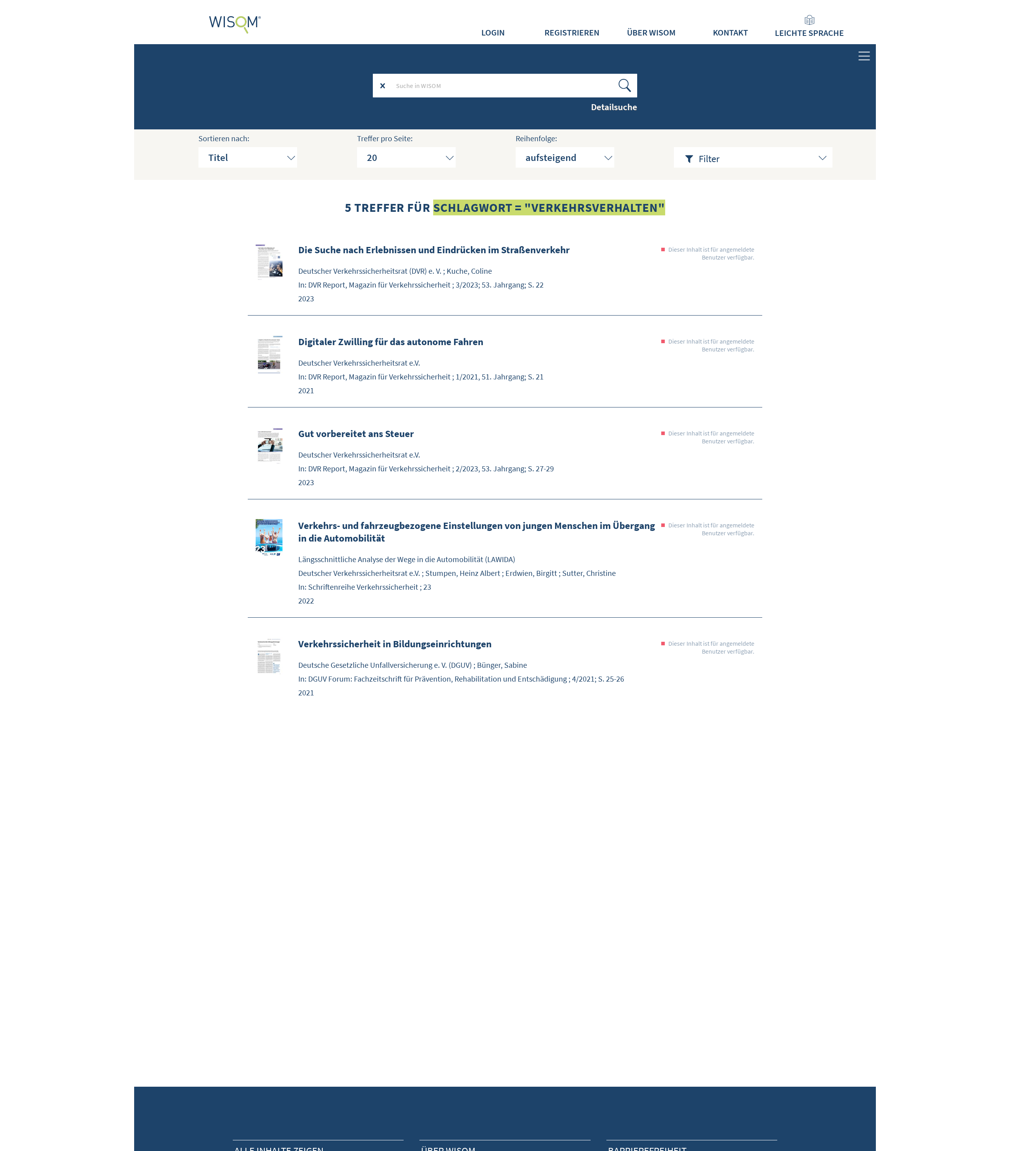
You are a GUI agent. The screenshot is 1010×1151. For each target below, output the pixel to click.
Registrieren (571, 32)
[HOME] (235, 25)
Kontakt (730, 32)
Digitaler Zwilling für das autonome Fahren (390, 341)
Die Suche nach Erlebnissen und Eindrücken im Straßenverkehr (434, 249)
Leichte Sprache (809, 32)
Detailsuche (614, 106)
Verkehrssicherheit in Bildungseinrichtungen (395, 643)
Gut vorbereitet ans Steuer (356, 433)
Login (493, 32)
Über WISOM (651, 32)
